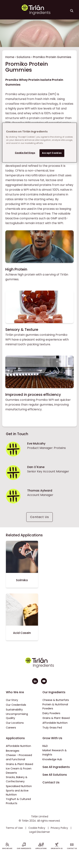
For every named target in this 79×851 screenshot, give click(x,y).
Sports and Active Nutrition (17, 793)
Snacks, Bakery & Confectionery (16, 779)
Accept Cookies (52, 152)
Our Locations (15, 723)
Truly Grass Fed (52, 727)
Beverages (12, 751)
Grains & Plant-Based (56, 718)
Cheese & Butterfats (55, 700)
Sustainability (14, 709)
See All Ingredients (56, 767)
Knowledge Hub (52, 759)
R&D (45, 746)
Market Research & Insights (54, 752)
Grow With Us (52, 738)
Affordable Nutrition (55, 723)
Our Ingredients (53, 692)
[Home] (36, 14)
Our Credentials (16, 705)
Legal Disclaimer (39, 832)
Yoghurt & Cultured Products (18, 801)
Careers (11, 727)
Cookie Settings (25, 152)
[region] (39, 143)
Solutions (23, 57)
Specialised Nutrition (19, 786)
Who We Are (15, 692)
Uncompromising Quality (17, 716)
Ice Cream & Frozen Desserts (18, 771)
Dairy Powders (51, 713)
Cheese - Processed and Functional (19, 757)
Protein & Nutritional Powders (55, 706)
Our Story (12, 700)
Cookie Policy (37, 828)
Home (9, 57)
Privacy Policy (60, 828)
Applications (15, 738)
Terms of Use (15, 828)
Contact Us (39, 517)
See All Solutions (54, 775)
